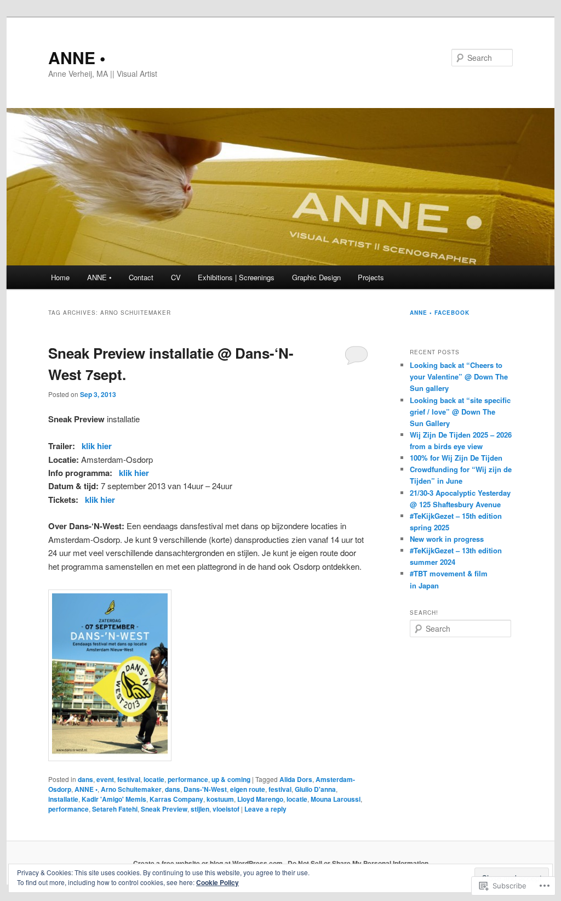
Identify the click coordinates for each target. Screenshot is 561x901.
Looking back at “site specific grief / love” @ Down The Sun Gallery (460, 411)
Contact (141, 277)
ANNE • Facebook (440, 312)
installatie (63, 799)
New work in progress (447, 539)
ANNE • (77, 57)
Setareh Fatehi (115, 809)
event (105, 779)
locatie (154, 779)
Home (60, 277)
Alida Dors (295, 779)
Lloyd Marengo (260, 799)
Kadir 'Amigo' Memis (114, 799)
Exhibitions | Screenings (236, 277)
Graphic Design (316, 277)
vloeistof (226, 809)
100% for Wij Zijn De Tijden (456, 457)
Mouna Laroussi (335, 799)
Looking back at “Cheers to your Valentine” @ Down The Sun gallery (459, 376)
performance (188, 779)
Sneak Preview (164, 809)
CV (176, 277)
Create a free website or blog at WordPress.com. (208, 863)
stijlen (200, 809)
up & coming (230, 779)
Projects (371, 277)
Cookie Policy (217, 882)
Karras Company (176, 799)
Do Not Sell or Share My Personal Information (358, 863)
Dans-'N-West (205, 789)
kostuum (220, 799)
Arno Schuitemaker (131, 789)
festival (128, 779)
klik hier (97, 446)
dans (85, 779)
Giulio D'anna (315, 789)
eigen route (247, 789)
